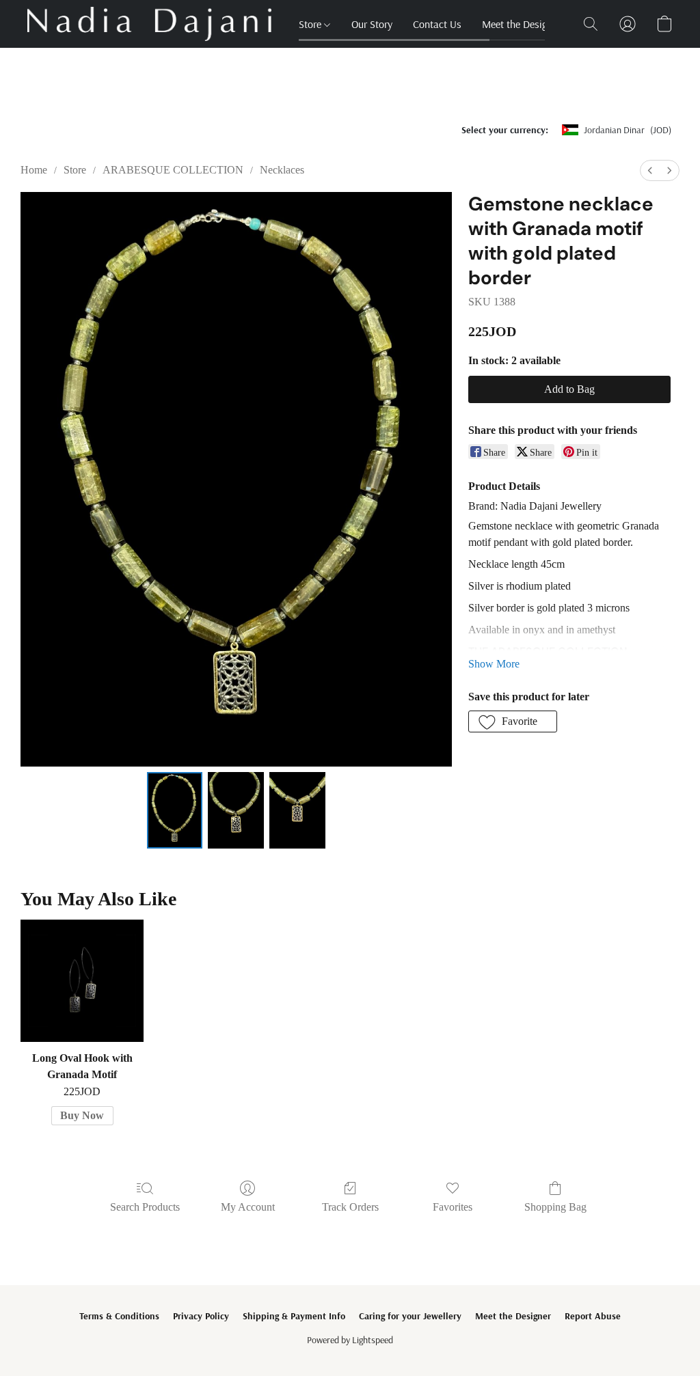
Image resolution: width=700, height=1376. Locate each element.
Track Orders (350, 1207)
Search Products (145, 1207)
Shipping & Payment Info (294, 1316)
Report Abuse (593, 1316)
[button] (149, 24)
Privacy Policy (201, 1316)
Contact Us (437, 24)
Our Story (371, 24)
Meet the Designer (521, 24)
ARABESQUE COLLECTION (173, 170)
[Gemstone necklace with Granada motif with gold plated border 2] (297, 810)
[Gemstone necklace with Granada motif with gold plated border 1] (236, 810)
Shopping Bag (555, 1207)
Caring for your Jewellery (410, 1316)
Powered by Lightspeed (350, 1340)
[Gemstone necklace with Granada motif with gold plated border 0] (175, 810)
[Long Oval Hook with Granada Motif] (82, 981)
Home (34, 170)
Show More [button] (494, 664)
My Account (248, 1207)
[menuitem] (650, 170)
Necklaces (282, 170)
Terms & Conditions (119, 1316)
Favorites (452, 1207)
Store (311, 24)
